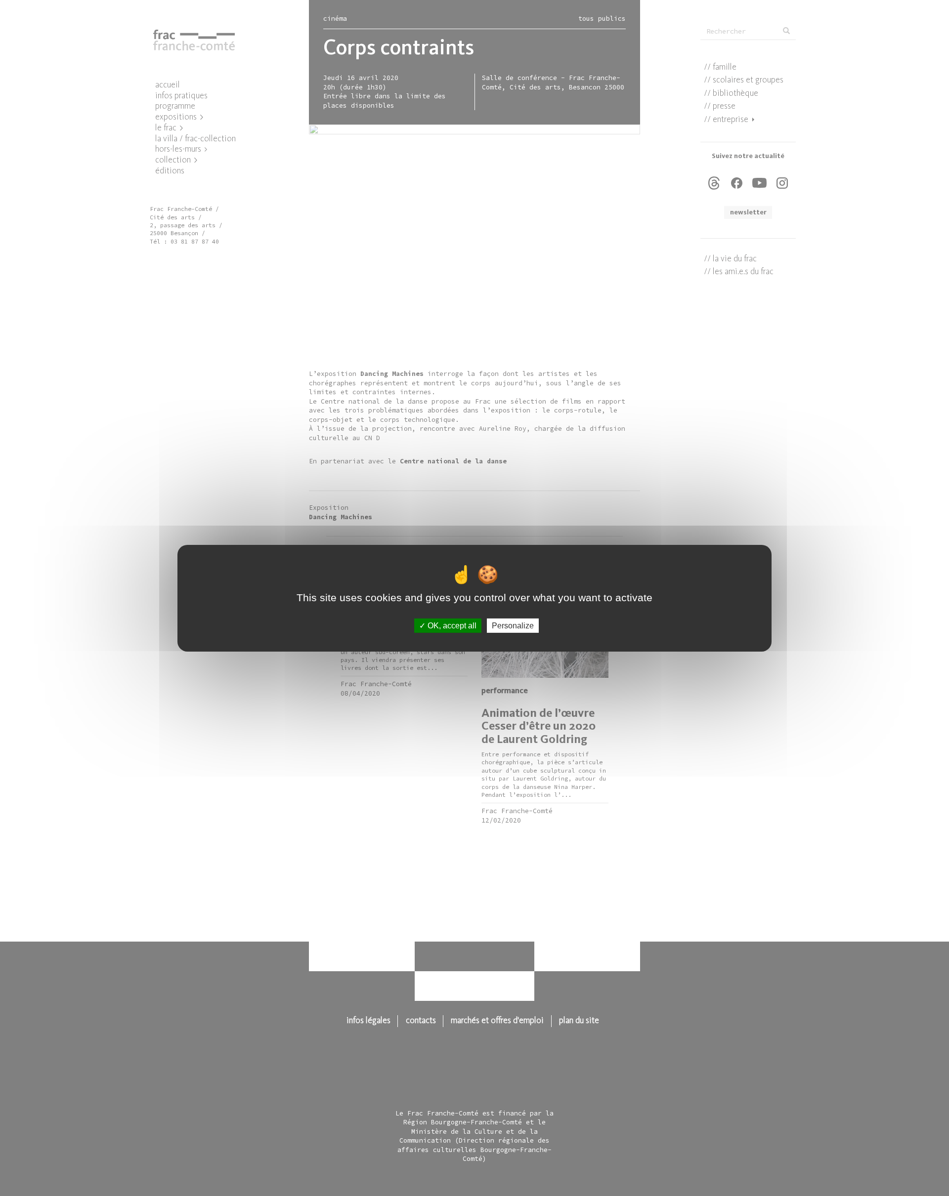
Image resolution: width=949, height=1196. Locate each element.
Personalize (513, 625)
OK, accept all (451, 625)
